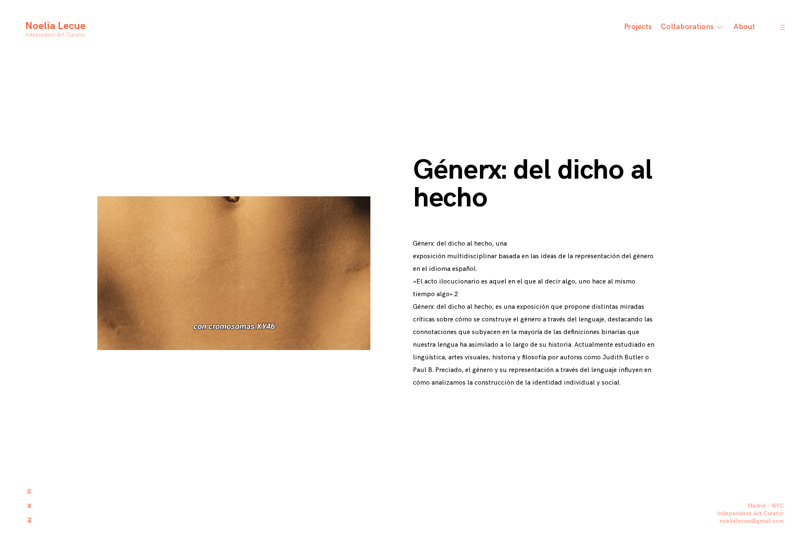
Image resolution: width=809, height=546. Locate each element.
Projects (638, 26)
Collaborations (687, 26)
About (744, 26)
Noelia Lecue (55, 26)
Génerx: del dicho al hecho (532, 184)
